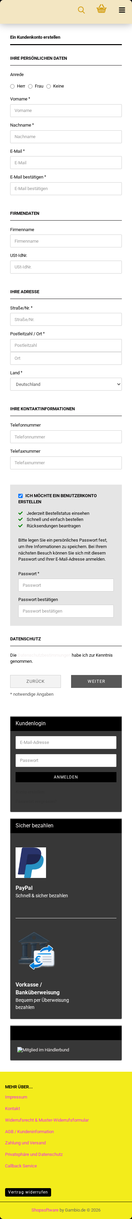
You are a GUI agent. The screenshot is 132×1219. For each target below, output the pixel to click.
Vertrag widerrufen (28, 1192)
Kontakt (12, 1108)
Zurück (35, 681)
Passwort (28, 573)
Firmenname (22, 229)
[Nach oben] (113, 1207)
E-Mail (16, 151)
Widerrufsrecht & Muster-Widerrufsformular (47, 1120)
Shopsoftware (45, 1210)
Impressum (16, 1097)
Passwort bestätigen (38, 599)
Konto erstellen (30, 791)
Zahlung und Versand (25, 1142)
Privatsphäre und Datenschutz (34, 1154)
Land (15, 372)
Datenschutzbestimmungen (44, 655)
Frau (39, 86)
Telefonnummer (25, 425)
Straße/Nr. (20, 308)
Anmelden (66, 777)
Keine (58, 86)
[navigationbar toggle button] (122, 10)
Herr (21, 86)
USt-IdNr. (18, 255)
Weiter (96, 681)
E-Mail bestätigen (27, 177)
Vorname (19, 98)
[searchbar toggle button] (81, 10)
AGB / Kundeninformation (29, 1131)
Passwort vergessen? (36, 801)
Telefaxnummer (25, 451)
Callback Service (21, 1165)
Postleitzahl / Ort (26, 333)
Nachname (21, 125)
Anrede (17, 74)
